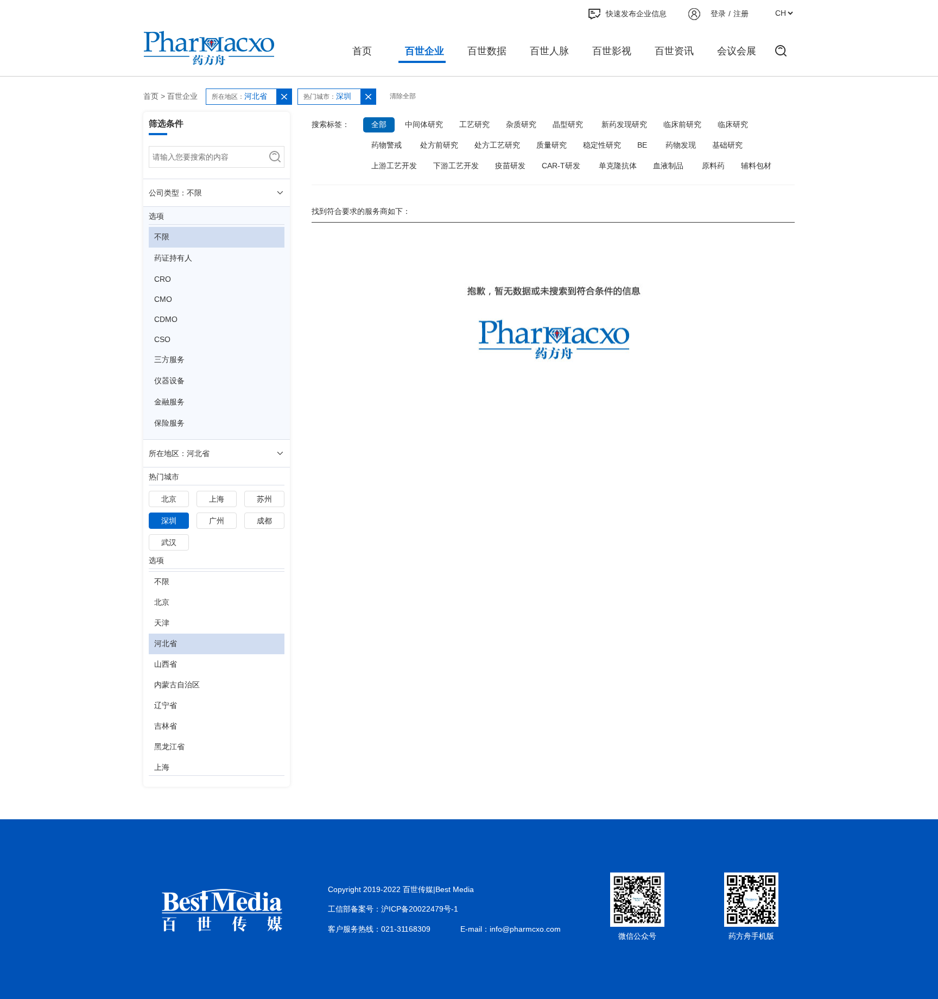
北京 (168, 499)
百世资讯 (674, 51)
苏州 (264, 499)
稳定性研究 (602, 145)
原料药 (713, 165)
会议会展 (736, 51)
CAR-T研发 (561, 165)
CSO (162, 339)
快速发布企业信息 (636, 13)
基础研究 (727, 145)
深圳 (168, 520)
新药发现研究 (624, 124)
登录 (718, 13)
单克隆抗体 (618, 165)
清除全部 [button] (403, 96)
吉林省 (165, 726)
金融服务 (169, 401)
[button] (283, 96)
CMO (163, 299)
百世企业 (424, 51)
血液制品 (668, 165)
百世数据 (486, 51)
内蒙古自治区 (177, 684)
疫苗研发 (510, 165)
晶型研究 (568, 124)
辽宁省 (165, 705)
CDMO (166, 319)
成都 (264, 520)
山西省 (165, 664)
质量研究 (551, 145)
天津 (161, 622)
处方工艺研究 (497, 145)
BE (642, 145)
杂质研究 (521, 124)
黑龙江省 (169, 746)
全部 (378, 124)
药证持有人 (173, 258)
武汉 (168, 542)
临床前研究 (682, 124)
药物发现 (681, 145)
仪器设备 (169, 380)
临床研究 (733, 124)
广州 (216, 520)
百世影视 (611, 51)
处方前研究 (439, 145)
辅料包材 (756, 165)
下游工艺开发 (456, 165)
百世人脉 (549, 51)
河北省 (165, 643)
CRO (162, 279)
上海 (216, 499)
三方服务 (169, 359)
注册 (741, 13)
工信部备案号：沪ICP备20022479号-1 (393, 909)
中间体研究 (424, 124)
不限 (161, 236)
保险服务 (169, 423)
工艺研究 (474, 124)
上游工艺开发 (394, 165)
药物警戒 (386, 145)
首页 (362, 51)
